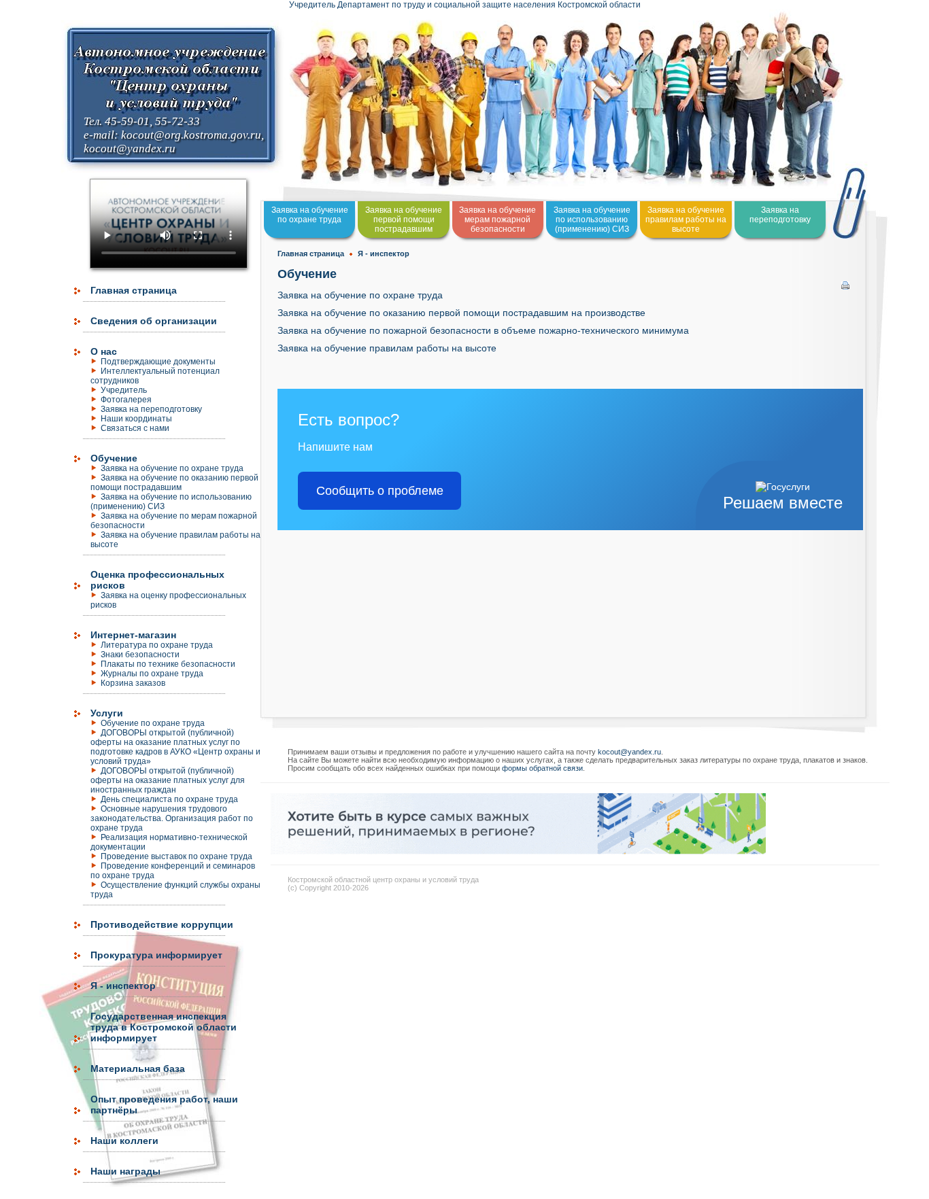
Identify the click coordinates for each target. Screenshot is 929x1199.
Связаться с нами (135, 428)
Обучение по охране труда (153, 723)
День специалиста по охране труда (169, 799)
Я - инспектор (123, 985)
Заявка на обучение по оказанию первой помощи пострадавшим (174, 482)
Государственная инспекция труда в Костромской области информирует (163, 1027)
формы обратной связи (542, 768)
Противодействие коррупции (161, 924)
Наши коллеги (124, 1140)
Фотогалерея (126, 399)
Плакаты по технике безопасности (168, 664)
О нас (103, 351)
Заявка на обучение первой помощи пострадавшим (403, 219)
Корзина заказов (133, 683)
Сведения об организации (153, 320)
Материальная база (137, 1068)
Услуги (106, 713)
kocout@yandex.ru (129, 148)
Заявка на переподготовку (151, 409)
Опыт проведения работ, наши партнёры (164, 1104)
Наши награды (125, 1171)
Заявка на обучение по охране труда (172, 468)
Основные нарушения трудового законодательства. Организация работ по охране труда (171, 818)
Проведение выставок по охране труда (176, 856)
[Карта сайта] (1, 1192)
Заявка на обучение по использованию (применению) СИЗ (171, 501)
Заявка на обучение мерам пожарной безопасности (497, 219)
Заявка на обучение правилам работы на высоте (685, 219)
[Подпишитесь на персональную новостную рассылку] (518, 850)
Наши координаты (136, 418)
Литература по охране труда (157, 645)
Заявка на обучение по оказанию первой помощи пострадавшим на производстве (461, 312)
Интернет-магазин (133, 634)
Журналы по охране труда (152, 673)
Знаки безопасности (140, 654)
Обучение (113, 458)
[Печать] (845, 282)
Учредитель (124, 390)
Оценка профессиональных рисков (157, 580)
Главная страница (133, 290)
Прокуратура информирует (156, 955)
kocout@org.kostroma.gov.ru (191, 134)
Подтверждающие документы (158, 361)
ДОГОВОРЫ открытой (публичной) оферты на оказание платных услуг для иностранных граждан (167, 780)
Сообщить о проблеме (379, 491)
